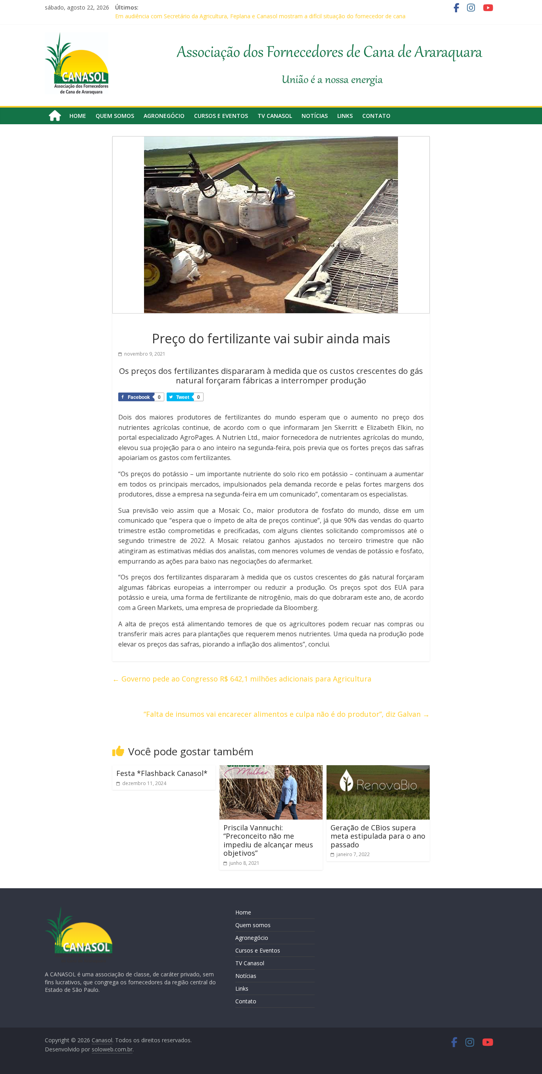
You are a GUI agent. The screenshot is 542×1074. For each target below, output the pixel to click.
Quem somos (115, 115)
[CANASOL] (78, 910)
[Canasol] (55, 116)
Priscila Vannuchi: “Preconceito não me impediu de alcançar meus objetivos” (268, 840)
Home (77, 115)
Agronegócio (164, 115)
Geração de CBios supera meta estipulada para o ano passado (378, 836)
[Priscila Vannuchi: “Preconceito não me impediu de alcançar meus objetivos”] (271, 770)
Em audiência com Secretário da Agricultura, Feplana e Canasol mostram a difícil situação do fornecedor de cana (260, 16)
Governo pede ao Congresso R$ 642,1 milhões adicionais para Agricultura (241, 678)
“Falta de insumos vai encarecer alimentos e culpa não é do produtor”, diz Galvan (287, 714)
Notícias (315, 115)
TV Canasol (275, 115)
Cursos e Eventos (221, 115)
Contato (376, 115)
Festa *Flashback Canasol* (162, 773)
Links (345, 115)
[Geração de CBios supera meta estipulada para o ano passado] (378, 770)
